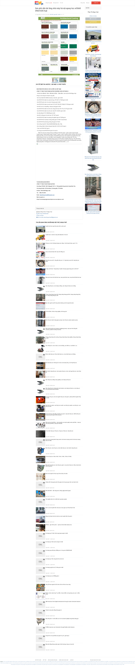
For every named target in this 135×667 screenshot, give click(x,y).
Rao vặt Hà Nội (44, 661)
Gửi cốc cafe (38, 660)
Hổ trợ (44, 660)
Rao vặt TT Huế (122, 664)
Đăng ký (87, 2)
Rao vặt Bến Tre (106, 661)
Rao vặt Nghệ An (33, 664)
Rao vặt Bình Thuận (124, 661)
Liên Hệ (71, 660)
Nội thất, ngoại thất (53, 14)
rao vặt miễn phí (7, 661)
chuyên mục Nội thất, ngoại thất (57, 222)
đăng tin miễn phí (12, 661)
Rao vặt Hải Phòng (59, 661)
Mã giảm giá (48, 2)
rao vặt (4, 661)
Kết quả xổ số (55, 2)
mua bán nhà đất (20, 661)
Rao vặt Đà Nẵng (49, 661)
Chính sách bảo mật (63, 660)
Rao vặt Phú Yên (55, 664)
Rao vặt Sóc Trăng (89, 664)
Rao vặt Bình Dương (112, 661)
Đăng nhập (83, 2)
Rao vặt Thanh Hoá (116, 664)
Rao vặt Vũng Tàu (80, 661)
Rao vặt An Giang (70, 661)
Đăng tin (96, 2)
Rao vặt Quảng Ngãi (72, 664)
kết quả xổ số (29, 661)
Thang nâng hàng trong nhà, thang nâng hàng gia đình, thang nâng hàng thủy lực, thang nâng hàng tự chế (93, 201)
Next (81, 46)
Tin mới (61, 2)
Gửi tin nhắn (94, 18)
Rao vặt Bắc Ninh (101, 661)
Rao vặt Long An (23, 664)
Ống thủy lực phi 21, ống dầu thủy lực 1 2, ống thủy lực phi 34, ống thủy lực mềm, (93, 116)
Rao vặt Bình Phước (118, 661)
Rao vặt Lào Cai (18, 664)
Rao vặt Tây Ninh (99, 664)
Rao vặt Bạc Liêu (96, 661)
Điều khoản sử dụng (52, 660)
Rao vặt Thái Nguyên (111, 664)
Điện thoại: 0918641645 (43, 213)
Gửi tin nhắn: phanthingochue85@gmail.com (48, 217)
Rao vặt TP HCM (54, 661)
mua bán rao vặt (25, 661)
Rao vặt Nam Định (28, 664)
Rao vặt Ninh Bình (39, 664)
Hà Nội (59, 14)
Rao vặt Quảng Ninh (78, 664)
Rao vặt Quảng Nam (66, 664)
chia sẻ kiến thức (33, 661)
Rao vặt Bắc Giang (91, 661)
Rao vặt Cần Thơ (64, 661)
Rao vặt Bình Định (129, 661)
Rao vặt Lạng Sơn (13, 664)
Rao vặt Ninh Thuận (45, 664)
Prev (37, 46)
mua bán (16, 661)
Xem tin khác (41, 215)
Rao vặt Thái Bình (105, 664)
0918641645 (94, 21)
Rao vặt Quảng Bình (60, 664)
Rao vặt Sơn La (94, 664)
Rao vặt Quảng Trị (84, 664)
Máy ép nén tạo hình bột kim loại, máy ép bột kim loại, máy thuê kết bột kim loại (93, 158)
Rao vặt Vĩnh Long (75, 661)
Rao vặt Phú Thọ (50, 664)
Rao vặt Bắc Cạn (85, 661)
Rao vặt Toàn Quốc (39, 661)
